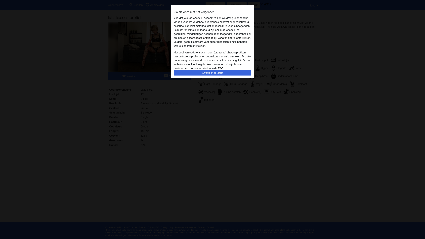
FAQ (220, 68)
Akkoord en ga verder (212, 72)
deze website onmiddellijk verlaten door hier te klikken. (219, 38)
